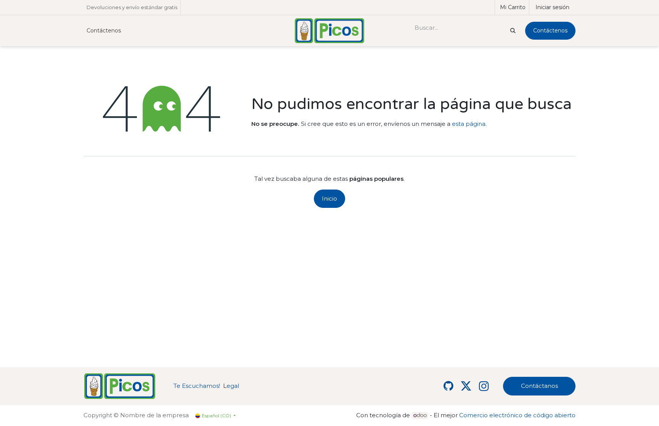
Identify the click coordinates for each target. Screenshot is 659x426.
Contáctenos (550, 30)
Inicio (329, 198)
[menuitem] (104, 31)
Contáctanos (539, 385)
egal (231, 385)
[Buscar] (512, 30)
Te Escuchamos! (197, 385)
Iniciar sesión (552, 7)
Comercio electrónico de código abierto (517, 415)
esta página (468, 123)
